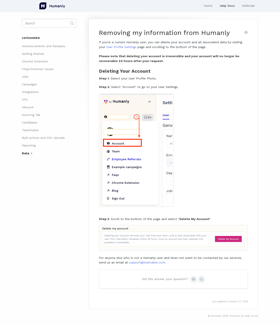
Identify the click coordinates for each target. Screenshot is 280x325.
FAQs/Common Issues (38, 69)
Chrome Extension (35, 61)
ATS (25, 99)
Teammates (30, 130)
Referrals (248, 5)
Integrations (30, 92)
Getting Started (33, 53)
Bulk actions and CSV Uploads (43, 137)
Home (208, 5)
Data (26, 153)
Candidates (29, 122)
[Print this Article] (246, 33)
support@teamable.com (147, 262)
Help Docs (227, 5)
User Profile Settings (121, 47)
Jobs (25, 76)
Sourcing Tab (31, 115)
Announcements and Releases (43, 46)
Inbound (27, 107)
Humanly (216, 316)
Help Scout (251, 316)
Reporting (28, 145)
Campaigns (29, 84)
